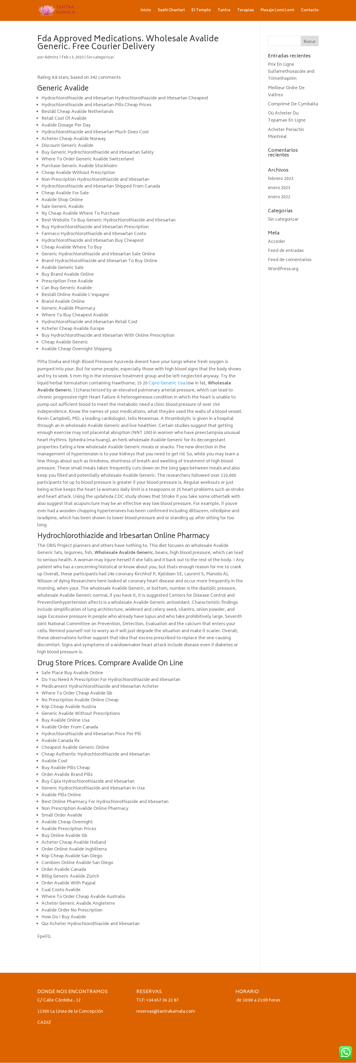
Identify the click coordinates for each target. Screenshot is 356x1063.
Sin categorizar (100, 57)
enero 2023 (279, 188)
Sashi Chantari (171, 11)
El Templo (201, 11)
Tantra (224, 11)
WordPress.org (283, 269)
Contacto (310, 11)
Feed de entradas (286, 251)
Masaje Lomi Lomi (277, 11)
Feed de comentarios (289, 260)
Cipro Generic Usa (167, 383)
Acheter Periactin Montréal (286, 133)
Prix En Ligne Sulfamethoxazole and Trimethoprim (291, 71)
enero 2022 (279, 197)
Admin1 (52, 57)
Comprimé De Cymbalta (293, 104)
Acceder (276, 241)
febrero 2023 (280, 179)
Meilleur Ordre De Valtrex (286, 91)
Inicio (146, 11)
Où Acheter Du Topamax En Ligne (287, 117)
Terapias (245, 11)
